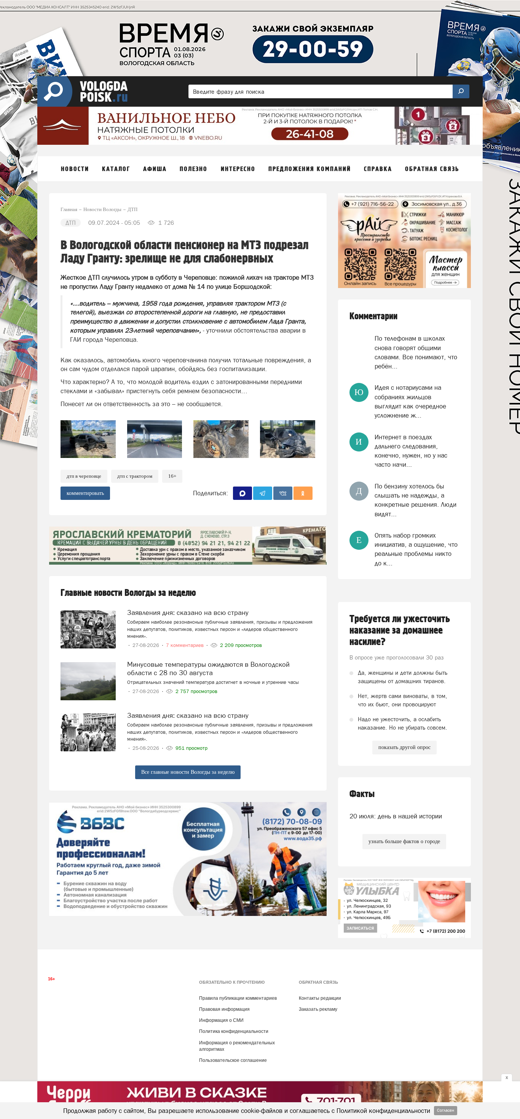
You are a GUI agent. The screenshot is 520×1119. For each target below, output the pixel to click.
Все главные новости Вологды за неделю (187, 772)
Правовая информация (224, 1009)
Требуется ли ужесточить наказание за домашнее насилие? (399, 630)
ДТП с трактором (134, 476)
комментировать (85, 493)
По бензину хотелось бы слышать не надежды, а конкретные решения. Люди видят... (415, 500)
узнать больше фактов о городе (404, 841)
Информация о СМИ (221, 1020)
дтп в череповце (84, 476)
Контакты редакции (320, 998)
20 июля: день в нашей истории (395, 816)
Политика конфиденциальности (233, 1031)
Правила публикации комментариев (238, 998)
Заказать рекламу (318, 1009)
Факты (362, 794)
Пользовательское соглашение (233, 1060)
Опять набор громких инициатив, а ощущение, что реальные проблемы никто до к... (416, 549)
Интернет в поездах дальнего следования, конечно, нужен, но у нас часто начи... (411, 451)
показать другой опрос (404, 747)
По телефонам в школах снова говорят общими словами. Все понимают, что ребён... (416, 352)
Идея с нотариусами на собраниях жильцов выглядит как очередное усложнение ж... (410, 401)
